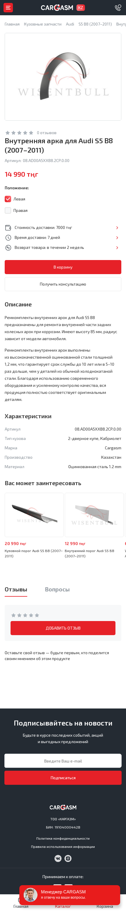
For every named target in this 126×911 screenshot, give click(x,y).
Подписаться (63, 777)
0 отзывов (47, 132)
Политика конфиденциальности (63, 838)
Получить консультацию (63, 283)
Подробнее (117, 227)
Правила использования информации (63, 846)
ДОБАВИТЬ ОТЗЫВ (63, 627)
